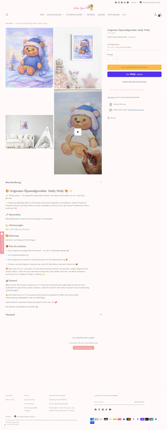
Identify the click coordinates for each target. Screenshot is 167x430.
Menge (110, 54)
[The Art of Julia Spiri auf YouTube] (128, 2)
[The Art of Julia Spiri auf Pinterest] (122, 2)
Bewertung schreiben (83, 348)
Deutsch (133, 2)
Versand (111, 97)
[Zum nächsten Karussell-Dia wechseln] (160, 382)
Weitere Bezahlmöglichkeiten (134, 81)
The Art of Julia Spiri (27, 420)
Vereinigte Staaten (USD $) (151, 2)
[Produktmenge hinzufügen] (116, 59)
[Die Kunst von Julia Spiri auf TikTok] (125, 2)
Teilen (113, 118)
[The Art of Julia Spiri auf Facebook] (116, 2)
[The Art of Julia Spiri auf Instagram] (119, 2)
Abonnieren (139, 402)
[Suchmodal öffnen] (7, 14)
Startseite (9, 23)
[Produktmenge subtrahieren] (109, 59)
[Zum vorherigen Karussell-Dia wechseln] (154, 382)
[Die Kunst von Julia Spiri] (83, 7)
